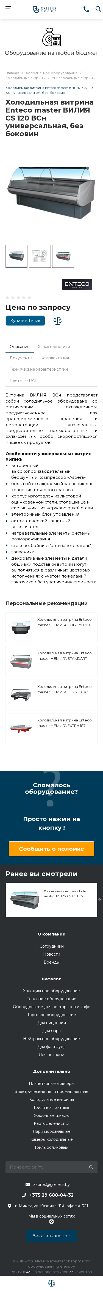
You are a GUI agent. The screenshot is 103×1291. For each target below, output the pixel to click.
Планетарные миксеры (51, 1083)
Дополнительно (51, 1071)
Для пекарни (51, 1054)
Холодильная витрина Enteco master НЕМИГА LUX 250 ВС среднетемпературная (64, 691)
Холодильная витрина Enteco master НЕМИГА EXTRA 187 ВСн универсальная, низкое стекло (64, 728)
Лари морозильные (52, 1131)
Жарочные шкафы (51, 1115)
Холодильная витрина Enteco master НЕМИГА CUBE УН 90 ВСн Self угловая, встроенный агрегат (65, 627)
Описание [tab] (20, 346)
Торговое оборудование (51, 1014)
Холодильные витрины (51, 1099)
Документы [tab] (21, 357)
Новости (51, 954)
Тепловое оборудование (51, 998)
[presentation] (99, 900)
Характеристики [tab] (54, 346)
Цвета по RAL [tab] (23, 380)
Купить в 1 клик (25, 320)
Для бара (51, 1030)
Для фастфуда (51, 1046)
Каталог (51, 978)
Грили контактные (51, 1107)
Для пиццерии (51, 1022)
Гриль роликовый (51, 1147)
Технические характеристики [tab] (39, 369)
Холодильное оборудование (51, 990)
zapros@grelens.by (51, 1184)
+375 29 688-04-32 (51, 1195)
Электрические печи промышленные (51, 1091)
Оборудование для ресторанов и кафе (51, 1006)
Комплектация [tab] (54, 357)
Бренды (52, 962)
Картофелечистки (51, 1123)
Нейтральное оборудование (51, 1038)
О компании (52, 934)
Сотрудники (52, 946)
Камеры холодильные (51, 1139)
